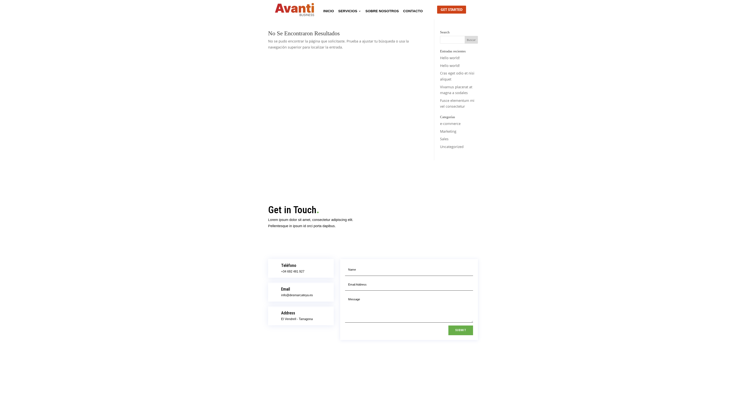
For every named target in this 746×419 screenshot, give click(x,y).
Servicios (347, 11)
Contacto (413, 11)
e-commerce (450, 123)
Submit (460, 330)
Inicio (328, 11)
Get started (452, 9)
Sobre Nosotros (382, 11)
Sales (444, 139)
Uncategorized (452, 146)
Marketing (448, 131)
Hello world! (450, 57)
